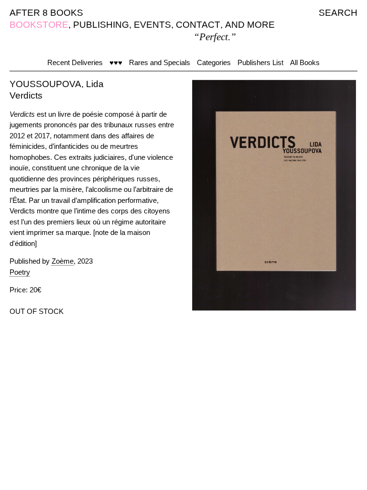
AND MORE (250, 25)
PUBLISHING (101, 25)
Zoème (63, 261)
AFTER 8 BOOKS (46, 13)
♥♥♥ (115, 62)
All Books (305, 62)
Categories (214, 62)
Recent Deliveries (75, 62)
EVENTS (152, 25)
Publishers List (260, 62)
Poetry (20, 272)
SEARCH (338, 13)
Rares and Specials (159, 62)
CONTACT (198, 25)
